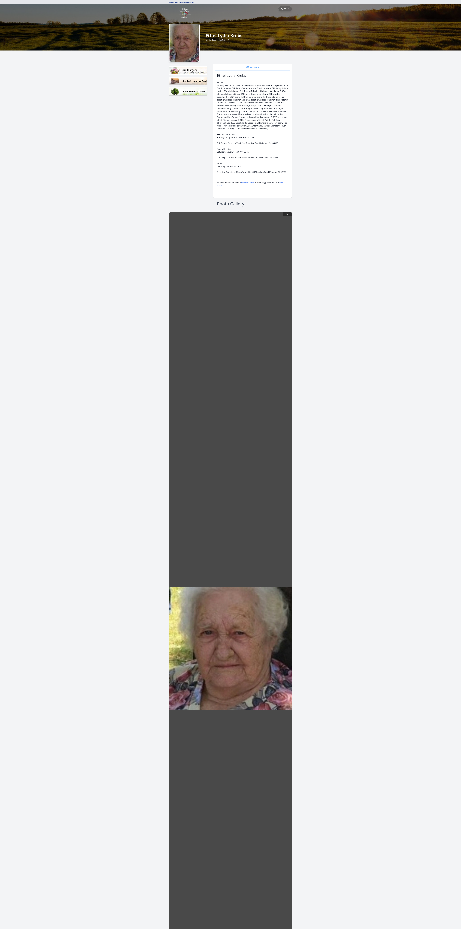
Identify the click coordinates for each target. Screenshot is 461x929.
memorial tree (247, 182)
